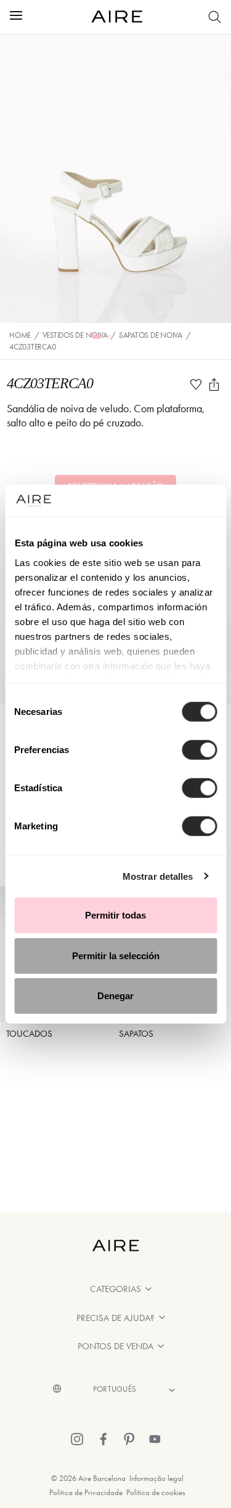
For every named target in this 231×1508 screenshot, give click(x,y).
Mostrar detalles (158, 876)
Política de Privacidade (86, 1492)
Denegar (115, 996)
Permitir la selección (116, 955)
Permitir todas (115, 915)
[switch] (199, 750)
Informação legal (156, 1478)
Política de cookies (155, 1492)
